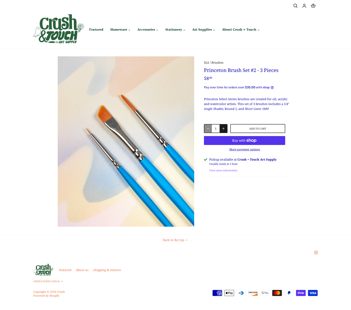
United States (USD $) (46, 281)
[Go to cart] (313, 5)
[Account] (304, 5)
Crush (61, 292)
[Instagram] (316, 252)
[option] (126, 141)
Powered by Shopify (46, 295)
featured (65, 270)
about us (82, 270)
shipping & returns (107, 270)
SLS (206, 62)
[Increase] (223, 128)
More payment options (244, 149)
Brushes (217, 62)
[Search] (295, 5)
